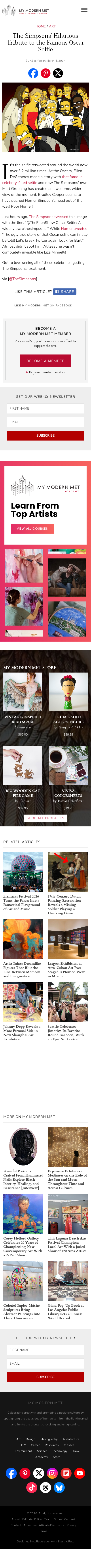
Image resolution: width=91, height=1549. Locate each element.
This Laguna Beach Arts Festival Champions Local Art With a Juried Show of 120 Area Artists (67, 1244)
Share (67, 291)
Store (56, 1457)
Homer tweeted (74, 228)
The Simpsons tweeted (48, 216)
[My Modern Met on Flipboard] (66, 1473)
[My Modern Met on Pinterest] (24, 1473)
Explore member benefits (46, 372)
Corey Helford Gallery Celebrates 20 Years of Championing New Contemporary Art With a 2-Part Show (22, 1246)
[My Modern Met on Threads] (45, 1487)
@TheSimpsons (22, 278)
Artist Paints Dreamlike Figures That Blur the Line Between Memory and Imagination (22, 969)
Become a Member (46, 361)
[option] (23, 613)
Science (42, 1451)
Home (41, 26)
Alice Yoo (36, 61)
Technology (59, 1451)
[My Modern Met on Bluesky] (59, 1487)
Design (30, 1439)
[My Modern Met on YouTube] (79, 1473)
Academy (41, 1457)
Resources (52, 1445)
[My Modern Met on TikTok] (31, 1487)
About (15, 1519)
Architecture (71, 1439)
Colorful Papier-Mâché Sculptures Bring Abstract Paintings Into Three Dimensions (21, 1311)
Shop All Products (45, 818)
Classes (69, 1445)
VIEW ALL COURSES (32, 528)
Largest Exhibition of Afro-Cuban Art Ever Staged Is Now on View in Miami (66, 969)
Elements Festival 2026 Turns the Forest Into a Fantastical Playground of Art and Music (21, 902)
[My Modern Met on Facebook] (11, 1473)
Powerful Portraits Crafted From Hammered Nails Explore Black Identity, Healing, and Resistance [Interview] (23, 1179)
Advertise (29, 1525)
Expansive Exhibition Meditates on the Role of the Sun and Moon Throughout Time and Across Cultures (67, 1179)
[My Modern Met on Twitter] (38, 1473)
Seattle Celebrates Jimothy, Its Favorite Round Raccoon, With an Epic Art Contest (66, 1032)
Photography (49, 1439)
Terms (43, 1531)
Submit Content (64, 1519)
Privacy (71, 1525)
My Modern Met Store (29, 667)
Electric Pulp (66, 1542)
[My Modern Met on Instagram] (52, 1473)
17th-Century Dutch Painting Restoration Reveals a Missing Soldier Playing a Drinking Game (64, 904)
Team (47, 1519)
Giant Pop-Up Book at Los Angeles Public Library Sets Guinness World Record (66, 1311)
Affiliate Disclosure (51, 1525)
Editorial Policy (32, 1519)
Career (35, 1445)
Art (52, 26)
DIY (23, 1445)
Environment (23, 1451)
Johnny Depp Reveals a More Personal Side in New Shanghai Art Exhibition (21, 1032)
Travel (76, 1451)
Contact (16, 1525)
